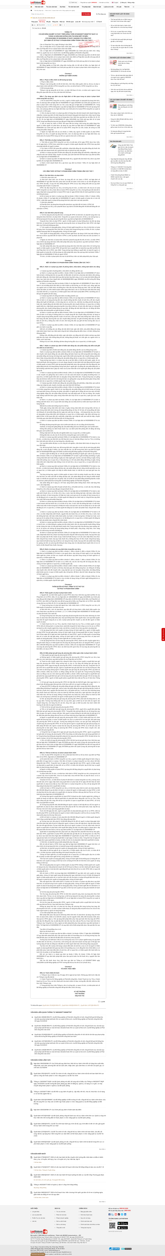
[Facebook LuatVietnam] (110, 1214)
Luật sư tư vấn (109, 7)
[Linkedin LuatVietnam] (125, 1214)
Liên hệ (34, 1221)
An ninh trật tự (37, 1180)
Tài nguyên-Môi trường (58, 1180)
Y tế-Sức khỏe (37, 1162)
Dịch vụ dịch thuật (61, 1221)
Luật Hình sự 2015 (66, 1254)
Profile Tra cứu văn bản (38, 1218)
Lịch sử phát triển (37, 1215)
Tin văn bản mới (73, 7)
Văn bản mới (39, 7)
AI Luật (119, 7)
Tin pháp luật (86, 7)
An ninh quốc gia (46, 1180)
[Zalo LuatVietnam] (113, 1214)
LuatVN (102, 1001)
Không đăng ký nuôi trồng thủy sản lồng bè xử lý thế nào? (125, 107)
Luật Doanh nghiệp (47, 1254)
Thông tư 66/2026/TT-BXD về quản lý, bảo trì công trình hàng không (56, 1184)
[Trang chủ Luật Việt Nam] (38, 2)
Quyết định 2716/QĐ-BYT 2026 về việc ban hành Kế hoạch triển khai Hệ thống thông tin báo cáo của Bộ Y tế (69, 1167)
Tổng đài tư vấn (60, 1227)
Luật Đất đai (57, 1254)
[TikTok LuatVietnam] (119, 1214)
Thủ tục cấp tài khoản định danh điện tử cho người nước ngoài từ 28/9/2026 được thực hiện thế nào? (122, 77)
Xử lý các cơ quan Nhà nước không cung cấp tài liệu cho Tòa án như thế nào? (121, 33)
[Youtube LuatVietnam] (116, 1214)
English (116, 2)
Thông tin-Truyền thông (48, 1170)
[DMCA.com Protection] (126, 1249)
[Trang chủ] (31, 7)
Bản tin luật (97, 7)
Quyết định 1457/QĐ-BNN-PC (90, 1005)
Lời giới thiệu (35, 1211)
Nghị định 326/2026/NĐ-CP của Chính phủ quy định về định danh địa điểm (57, 1110)
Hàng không (43, 1187)
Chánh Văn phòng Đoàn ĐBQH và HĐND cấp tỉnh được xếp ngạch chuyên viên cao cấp (120, 177)
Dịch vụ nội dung (61, 1224)
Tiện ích (126, 7)
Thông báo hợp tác (86, 1227)
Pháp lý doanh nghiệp (62, 1218)
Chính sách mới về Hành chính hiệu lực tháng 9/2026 (125, 63)
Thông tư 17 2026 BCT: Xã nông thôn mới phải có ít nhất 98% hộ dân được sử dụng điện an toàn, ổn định (121, 169)
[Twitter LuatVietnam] (122, 1214)
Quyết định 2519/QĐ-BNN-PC (52, 1005)
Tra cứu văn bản (51, 7)
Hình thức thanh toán (86, 1215)
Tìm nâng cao (102, 14)
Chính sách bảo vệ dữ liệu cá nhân (90, 1224)
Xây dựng (36, 1187)
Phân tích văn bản (61, 1215)
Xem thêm (102, 1149)
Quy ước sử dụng (85, 1218)
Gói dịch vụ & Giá (104, 2)
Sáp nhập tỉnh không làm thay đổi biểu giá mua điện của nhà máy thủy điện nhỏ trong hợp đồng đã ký (121, 161)
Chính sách (45, 1197)
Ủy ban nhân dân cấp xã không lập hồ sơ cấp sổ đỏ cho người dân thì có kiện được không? (122, 47)
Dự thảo (62, 7)
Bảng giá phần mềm (86, 1211)
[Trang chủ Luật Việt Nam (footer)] (39, 1233)
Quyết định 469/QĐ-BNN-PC (71, 1005)
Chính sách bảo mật (86, 1221)
